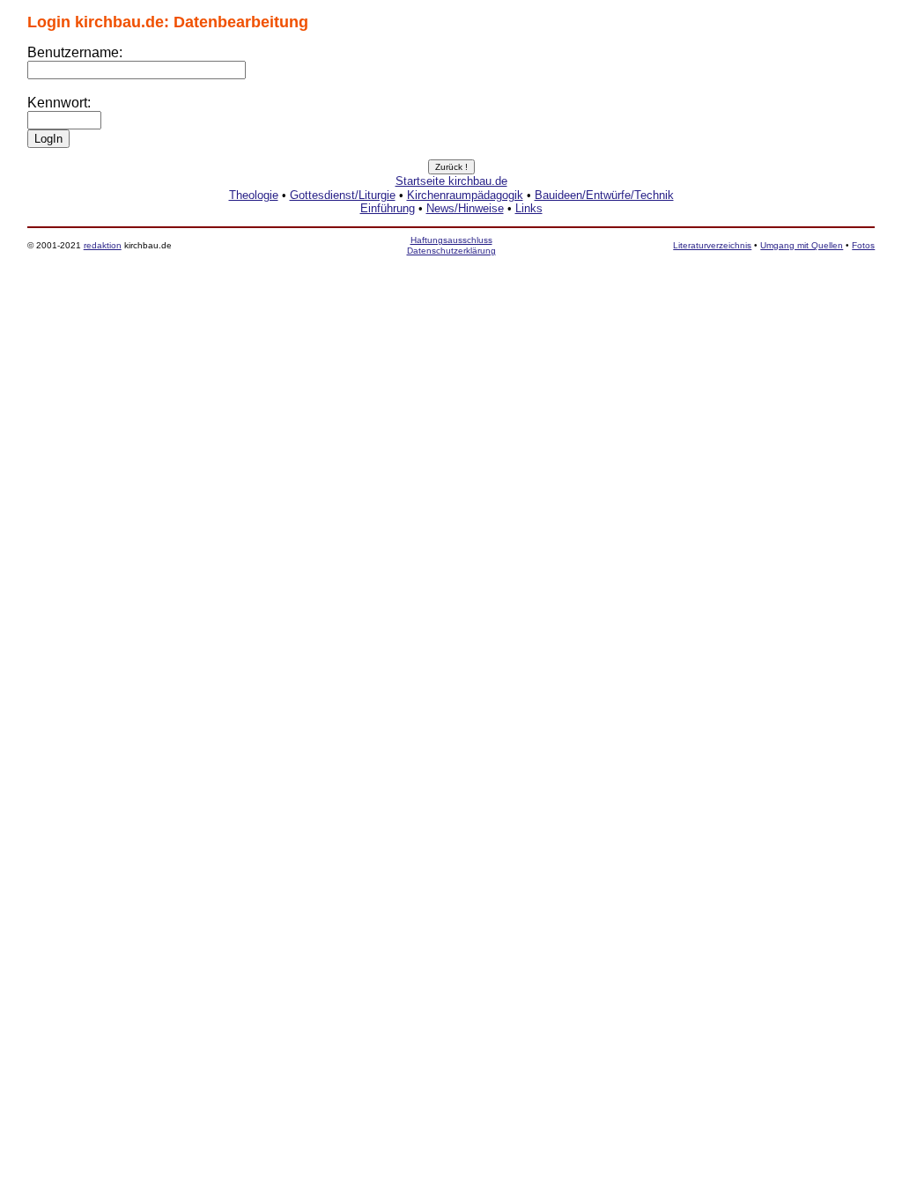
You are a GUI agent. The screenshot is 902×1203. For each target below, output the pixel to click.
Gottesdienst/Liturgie (343, 195)
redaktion (103, 245)
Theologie (253, 195)
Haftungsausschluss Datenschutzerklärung (451, 245)
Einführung (387, 208)
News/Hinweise (465, 208)
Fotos (863, 245)
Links (529, 208)
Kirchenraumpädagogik (465, 195)
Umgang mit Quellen (801, 245)
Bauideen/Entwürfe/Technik (604, 195)
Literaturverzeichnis (712, 245)
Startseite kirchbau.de (451, 181)
